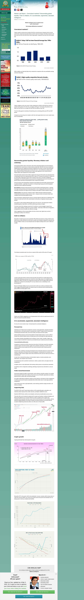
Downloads (4, 32)
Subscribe (3, 15)
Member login (4, 12)
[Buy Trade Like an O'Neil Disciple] (5, 110)
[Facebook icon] (15, 10)
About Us (3, 37)
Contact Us (3, 39)
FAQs (3, 25)
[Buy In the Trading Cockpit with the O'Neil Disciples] (5, 80)
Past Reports (3, 20)
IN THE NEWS (6, 57)
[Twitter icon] (21, 10)
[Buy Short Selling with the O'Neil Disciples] (5, 66)
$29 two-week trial (5, 9)
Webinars (4, 27)
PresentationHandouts (4, 35)
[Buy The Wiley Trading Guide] (5, 95)
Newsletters (4, 29)
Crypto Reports (4, 22)
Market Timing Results (5, 18)
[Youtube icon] (18, 10)
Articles (3, 30)
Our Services (3, 17)
